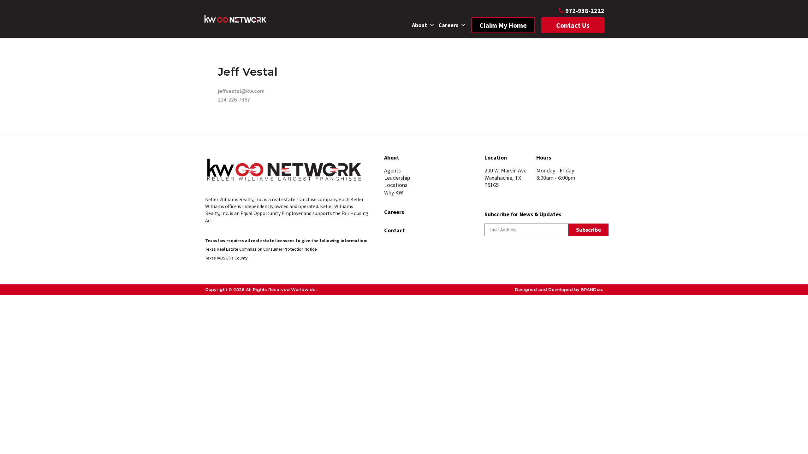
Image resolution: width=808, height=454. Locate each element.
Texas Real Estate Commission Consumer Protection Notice (261, 249)
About (419, 25)
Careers (448, 25)
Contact (394, 230)
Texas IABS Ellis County (226, 258)
